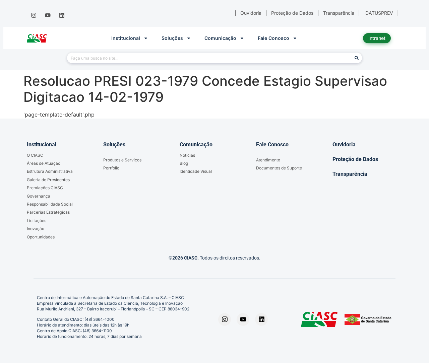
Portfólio (111, 167)
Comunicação (220, 38)
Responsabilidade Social (50, 204)
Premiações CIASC (45, 187)
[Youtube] (47, 15)
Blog (184, 163)
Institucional (125, 38)
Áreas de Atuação (43, 163)
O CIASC (35, 155)
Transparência (349, 174)
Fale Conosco (273, 38)
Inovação (35, 228)
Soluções (172, 38)
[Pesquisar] (356, 58)
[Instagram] (33, 15)
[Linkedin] (62, 15)
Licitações (36, 220)
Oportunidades (41, 236)
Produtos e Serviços (122, 159)
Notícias (187, 155)
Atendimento (268, 159)
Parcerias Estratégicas (48, 212)
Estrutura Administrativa (50, 171)
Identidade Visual (196, 171)
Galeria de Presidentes (48, 179)
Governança (38, 196)
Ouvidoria (344, 144)
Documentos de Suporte (279, 167)
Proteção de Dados (355, 159)
